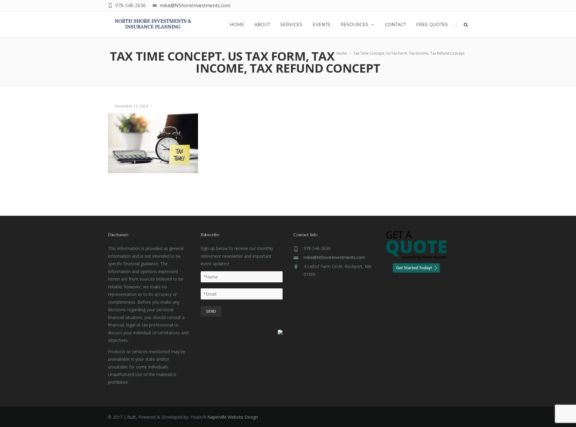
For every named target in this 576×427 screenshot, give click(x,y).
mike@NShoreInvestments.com (195, 5)
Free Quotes (432, 24)
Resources (354, 24)
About (262, 24)
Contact (395, 24)
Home (237, 24)
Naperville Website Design (232, 417)
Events (321, 24)
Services (291, 24)
